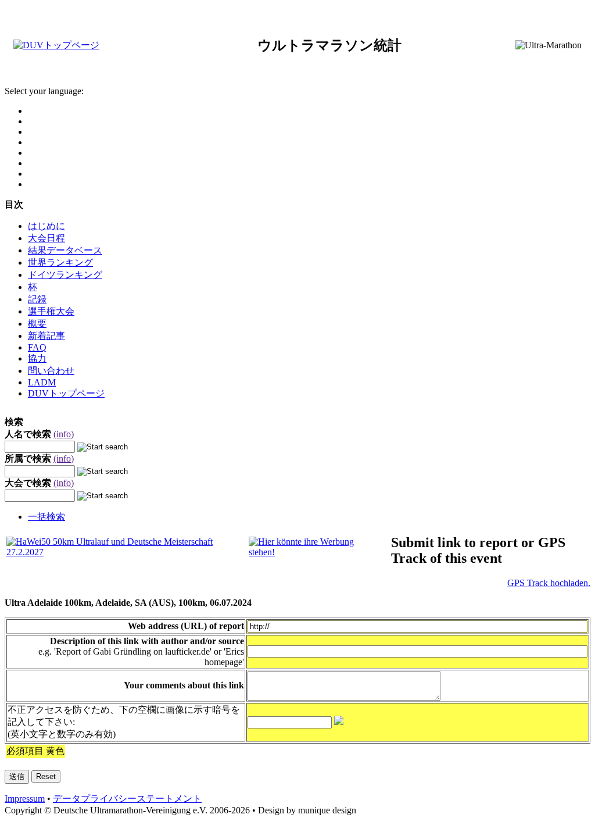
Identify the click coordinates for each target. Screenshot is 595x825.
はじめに (46, 226)
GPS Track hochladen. (548, 583)
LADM (42, 382)
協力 (37, 358)
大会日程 (46, 238)
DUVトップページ (66, 393)
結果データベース (65, 250)
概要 (37, 323)
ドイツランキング (65, 275)
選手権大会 (51, 311)
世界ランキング (60, 262)
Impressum (25, 798)
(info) (63, 434)
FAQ (37, 347)
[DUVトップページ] (56, 45)
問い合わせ (51, 371)
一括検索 (46, 517)
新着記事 (46, 336)
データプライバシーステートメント (127, 798)
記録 (37, 299)
